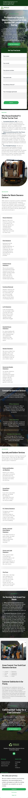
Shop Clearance (14, 419)
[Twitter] (14, 753)
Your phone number (8, 70)
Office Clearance (14, 404)
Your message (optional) (10, 91)
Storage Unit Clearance (14, 434)
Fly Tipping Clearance (9, 508)
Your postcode (7, 77)
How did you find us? (8, 84)
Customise (14, 792)
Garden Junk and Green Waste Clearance (7, 530)
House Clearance (7, 217)
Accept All (14, 789)
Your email (6, 63)
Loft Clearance (7, 306)
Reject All (14, 795)
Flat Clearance (7, 240)
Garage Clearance (8, 348)
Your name (6, 56)
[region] (14, 785)
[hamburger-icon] (25, 8)
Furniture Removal (8, 287)
